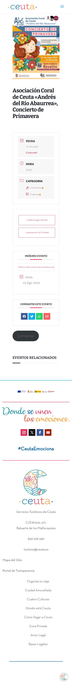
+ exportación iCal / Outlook (37, 232)
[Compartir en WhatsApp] (39, 316)
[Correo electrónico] (47, 316)
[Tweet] (31, 316)
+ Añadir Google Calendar (37, 220)
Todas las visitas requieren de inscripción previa (36, 267)
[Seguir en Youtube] (48, 432)
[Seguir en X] (32, 432)
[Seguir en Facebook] (40, 432)
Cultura (34, 194)
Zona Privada (38, 626)
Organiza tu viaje (38, 581)
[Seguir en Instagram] (24, 432)
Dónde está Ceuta (38, 608)
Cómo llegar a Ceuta (38, 617)
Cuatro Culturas (38, 599)
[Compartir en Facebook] (24, 316)
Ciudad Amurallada (38, 590)
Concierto (35, 187)
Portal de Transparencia (18, 570)
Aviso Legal (38, 635)
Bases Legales (38, 644)
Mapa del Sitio (12, 560)
